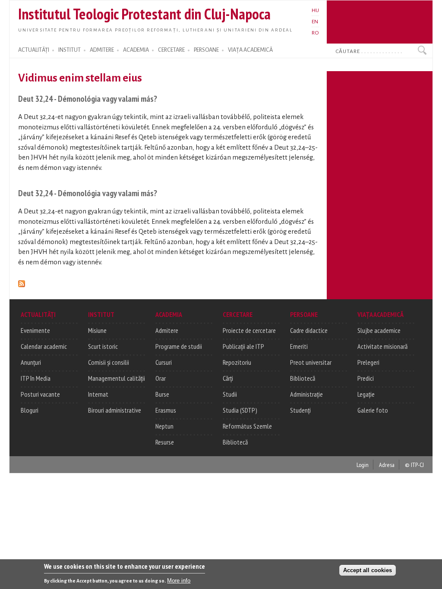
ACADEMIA (136, 50)
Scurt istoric (103, 346)
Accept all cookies (367, 570)
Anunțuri (31, 362)
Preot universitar (311, 362)
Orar (160, 378)
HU (315, 10)
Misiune (97, 330)
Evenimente (35, 330)
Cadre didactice (309, 330)
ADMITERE (102, 50)
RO (315, 33)
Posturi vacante (40, 394)
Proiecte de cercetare (249, 330)
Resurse (164, 442)
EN (315, 22)
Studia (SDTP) (240, 410)
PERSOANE (206, 50)
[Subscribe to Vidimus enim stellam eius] (21, 282)
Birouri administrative (114, 410)
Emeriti (299, 346)
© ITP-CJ (414, 465)
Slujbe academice (379, 330)
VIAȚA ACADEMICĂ (250, 50)
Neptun (164, 426)
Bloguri (29, 410)
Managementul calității (116, 378)
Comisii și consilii (108, 362)
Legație (366, 394)
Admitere (166, 330)
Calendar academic (44, 346)
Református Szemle (247, 426)
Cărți (228, 378)
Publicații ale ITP (243, 346)
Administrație (306, 394)
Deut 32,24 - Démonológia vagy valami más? (87, 98)
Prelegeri (368, 362)
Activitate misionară (382, 346)
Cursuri (163, 362)
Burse (162, 394)
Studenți (300, 410)
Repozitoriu (237, 362)
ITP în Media (36, 378)
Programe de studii (178, 346)
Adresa (387, 465)
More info (178, 580)
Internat (98, 394)
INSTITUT (69, 50)
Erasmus (165, 410)
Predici (365, 378)
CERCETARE (171, 50)
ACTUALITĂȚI (33, 50)
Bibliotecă (235, 442)
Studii (230, 394)
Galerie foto (372, 410)
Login (363, 465)
